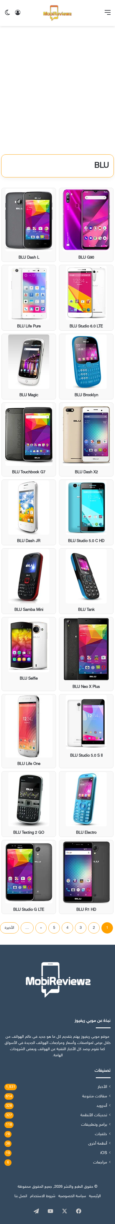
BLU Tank (86, 610)
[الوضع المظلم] (7, 15)
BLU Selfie (29, 678)
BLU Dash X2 (86, 472)
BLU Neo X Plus (86, 687)
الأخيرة (9, 928)
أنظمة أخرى (97, 1143)
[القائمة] (108, 15)
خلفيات (101, 1134)
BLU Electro (86, 832)
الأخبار (102, 1087)
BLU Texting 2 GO (28, 832)
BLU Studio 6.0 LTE (86, 326)
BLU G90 (86, 257)
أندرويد (101, 1106)
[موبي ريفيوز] (57, 13)
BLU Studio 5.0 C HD (86, 541)
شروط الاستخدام (42, 1196)
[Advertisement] (57, 92)
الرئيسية (95, 1196)
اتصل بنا (20, 1196)
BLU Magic (28, 395)
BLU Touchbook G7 (28, 472)
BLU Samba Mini (28, 610)
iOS (103, 1153)
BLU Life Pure (29, 326)
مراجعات (100, 1162)
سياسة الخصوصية (72, 1196)
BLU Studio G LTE (28, 910)
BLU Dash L (29, 257)
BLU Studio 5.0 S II (86, 755)
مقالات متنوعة (94, 1096)
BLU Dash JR (28, 541)
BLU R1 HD (86, 910)
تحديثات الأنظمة (93, 1115)
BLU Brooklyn (86, 395)
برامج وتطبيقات (94, 1124)
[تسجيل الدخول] (18, 15)
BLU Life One (28, 764)
